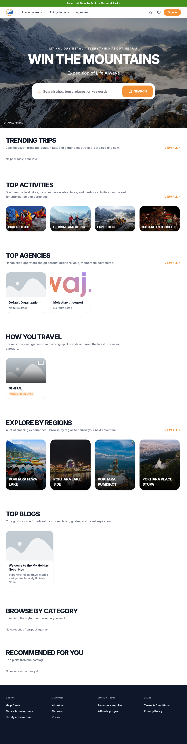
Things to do (58, 12)
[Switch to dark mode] (151, 12)
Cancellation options (19, 711)
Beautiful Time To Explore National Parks (93, 3)
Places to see (30, 12)
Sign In (172, 12)
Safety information (18, 717)
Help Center (14, 705)
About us (58, 705)
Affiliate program (109, 711)
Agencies (82, 12)
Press (56, 717)
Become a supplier (110, 705)
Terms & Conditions (157, 705)
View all (171, 147)
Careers (57, 711)
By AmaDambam (14, 122)
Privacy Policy (153, 711)
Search (140, 91)
